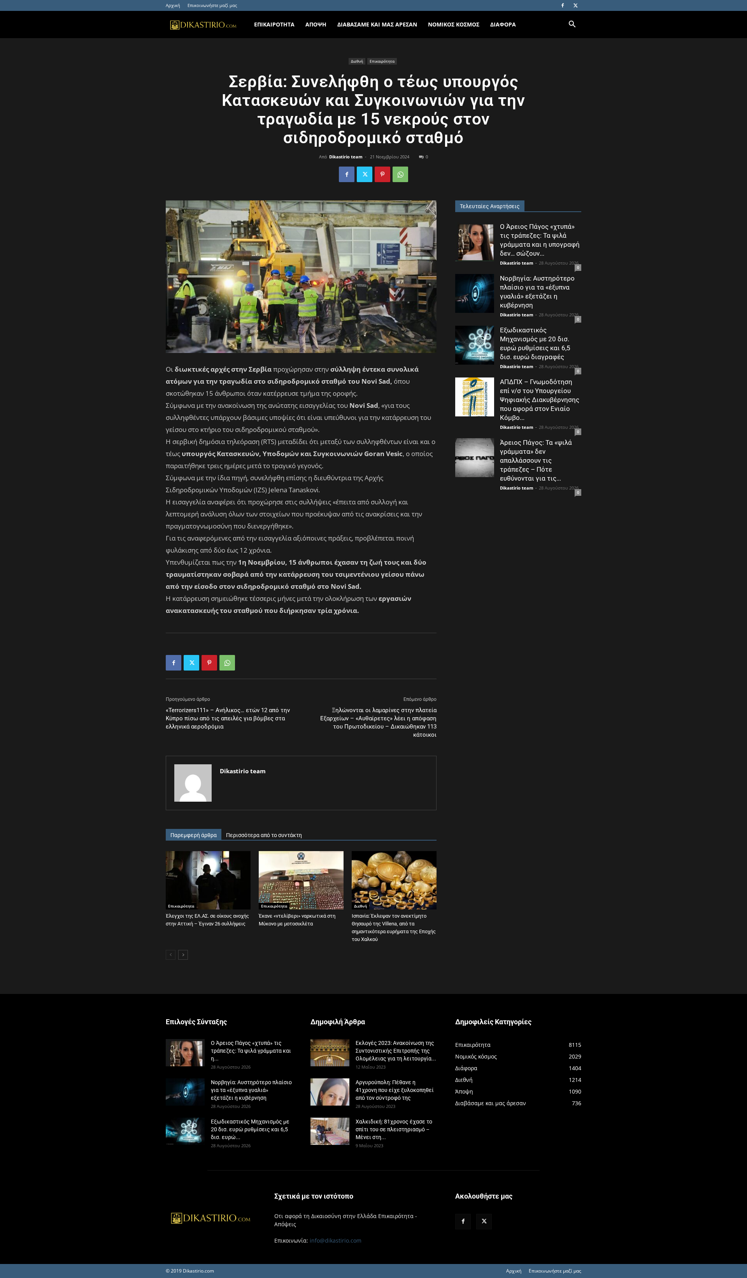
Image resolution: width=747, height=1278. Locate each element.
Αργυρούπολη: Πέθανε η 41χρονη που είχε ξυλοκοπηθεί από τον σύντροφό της (395, 1090)
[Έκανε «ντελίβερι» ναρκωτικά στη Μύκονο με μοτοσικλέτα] (301, 880)
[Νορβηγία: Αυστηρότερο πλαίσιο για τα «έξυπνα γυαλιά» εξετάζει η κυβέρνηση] (474, 293)
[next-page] (183, 955)
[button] (572, 25)
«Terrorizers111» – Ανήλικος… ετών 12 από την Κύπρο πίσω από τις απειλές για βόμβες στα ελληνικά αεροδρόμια (228, 718)
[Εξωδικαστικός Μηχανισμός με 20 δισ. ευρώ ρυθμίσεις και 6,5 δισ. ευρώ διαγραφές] (474, 345)
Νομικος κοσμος (453, 24)
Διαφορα (503, 24)
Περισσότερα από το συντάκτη (264, 835)
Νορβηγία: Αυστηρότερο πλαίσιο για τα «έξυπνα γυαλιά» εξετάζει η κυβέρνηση (251, 1090)
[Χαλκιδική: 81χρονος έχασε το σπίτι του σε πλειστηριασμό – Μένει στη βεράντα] (329, 1131)
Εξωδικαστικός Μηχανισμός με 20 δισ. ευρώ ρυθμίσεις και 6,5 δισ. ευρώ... (250, 1129)
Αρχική (173, 5)
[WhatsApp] (400, 174)
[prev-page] (170, 955)
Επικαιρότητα (382, 61)
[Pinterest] (382, 174)
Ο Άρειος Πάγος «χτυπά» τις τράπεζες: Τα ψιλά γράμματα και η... (251, 1051)
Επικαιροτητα (274, 24)
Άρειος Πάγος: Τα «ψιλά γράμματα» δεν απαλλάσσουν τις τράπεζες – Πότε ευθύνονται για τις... (536, 460)
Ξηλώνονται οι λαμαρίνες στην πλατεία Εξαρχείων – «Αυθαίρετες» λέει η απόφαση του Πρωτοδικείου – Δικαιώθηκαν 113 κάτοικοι (378, 722)
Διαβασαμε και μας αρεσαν (377, 24)
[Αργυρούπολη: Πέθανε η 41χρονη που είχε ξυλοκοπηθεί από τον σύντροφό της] (329, 1092)
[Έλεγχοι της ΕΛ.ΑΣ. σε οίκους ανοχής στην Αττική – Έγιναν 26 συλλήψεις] (208, 880)
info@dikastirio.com (335, 1240)
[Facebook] (562, 5)
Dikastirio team (346, 157)
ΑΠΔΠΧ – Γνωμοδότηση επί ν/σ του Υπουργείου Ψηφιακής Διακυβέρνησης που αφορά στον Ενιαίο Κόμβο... (539, 399)
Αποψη (315, 24)
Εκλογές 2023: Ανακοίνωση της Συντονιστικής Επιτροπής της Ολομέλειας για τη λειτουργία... (396, 1051)
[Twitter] (575, 5)
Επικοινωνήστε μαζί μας (212, 5)
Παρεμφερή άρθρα (193, 835)
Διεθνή (357, 61)
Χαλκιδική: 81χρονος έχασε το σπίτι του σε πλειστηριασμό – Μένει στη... (394, 1129)
